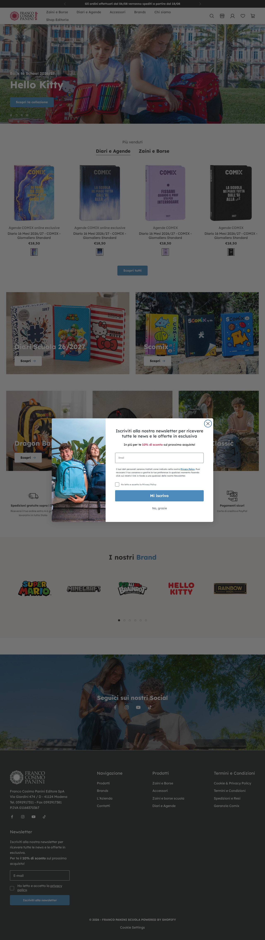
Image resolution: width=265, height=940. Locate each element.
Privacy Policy (188, 469)
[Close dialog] (208, 423)
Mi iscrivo (159, 495)
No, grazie (159, 508)
